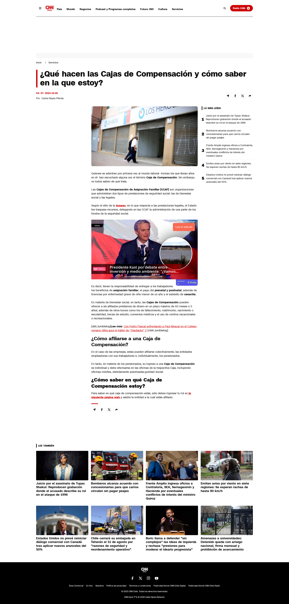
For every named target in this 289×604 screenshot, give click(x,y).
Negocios (85, 9)
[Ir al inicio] (49, 8)
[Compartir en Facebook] (235, 96)
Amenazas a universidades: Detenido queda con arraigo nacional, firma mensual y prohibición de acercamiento (222, 544)
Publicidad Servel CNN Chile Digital (170, 585)
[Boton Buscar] (225, 8)
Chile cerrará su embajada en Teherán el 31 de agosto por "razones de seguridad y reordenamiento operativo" (113, 544)
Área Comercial (76, 585)
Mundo (71, 9)
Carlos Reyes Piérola (52, 98)
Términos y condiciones (140, 585)
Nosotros (99, 585)
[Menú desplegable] (40, 8)
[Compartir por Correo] (228, 96)
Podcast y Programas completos (115, 9)
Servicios (177, 9)
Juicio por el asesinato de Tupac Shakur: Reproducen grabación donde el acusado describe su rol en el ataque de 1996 (228, 119)
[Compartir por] (250, 96)
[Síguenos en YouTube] (156, 578)
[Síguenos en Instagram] (148, 578)
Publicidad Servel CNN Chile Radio (204, 585)
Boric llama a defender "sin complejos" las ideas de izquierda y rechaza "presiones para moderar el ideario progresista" (171, 544)
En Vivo (89, 585)
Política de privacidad (116, 585)
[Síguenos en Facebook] (132, 578)
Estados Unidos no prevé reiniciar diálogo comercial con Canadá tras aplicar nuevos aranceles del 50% (229, 178)
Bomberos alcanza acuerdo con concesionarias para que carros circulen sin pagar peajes (228, 134)
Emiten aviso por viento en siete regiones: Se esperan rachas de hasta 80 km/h (228, 165)
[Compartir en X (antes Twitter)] (242, 96)
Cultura (162, 9)
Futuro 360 (147, 9)
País (59, 9)
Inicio (39, 62)
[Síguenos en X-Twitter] (140, 578)
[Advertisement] (61, 298)
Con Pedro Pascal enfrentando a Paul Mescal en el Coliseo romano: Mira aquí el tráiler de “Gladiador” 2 (144, 328)
